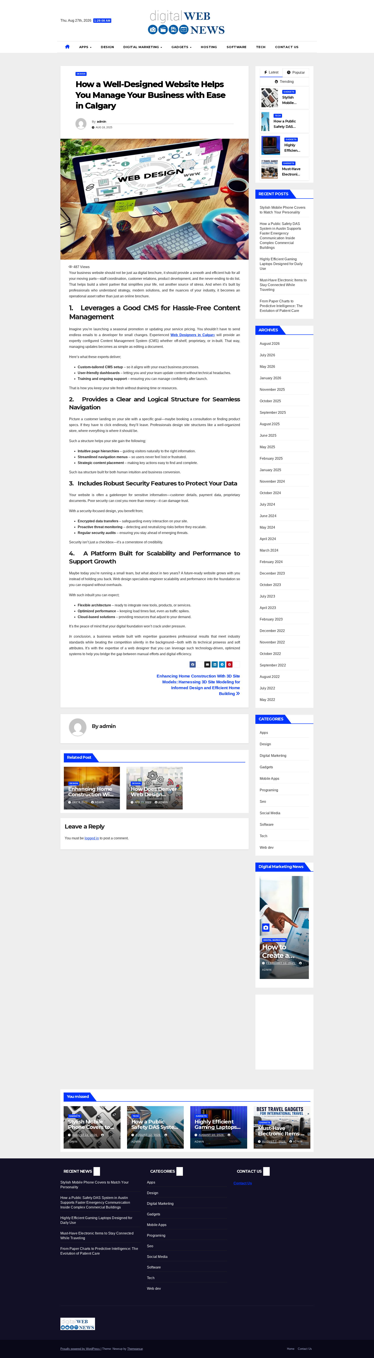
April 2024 (268, 539)
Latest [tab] (273, 72)
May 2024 (267, 527)
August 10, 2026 (212, 1135)
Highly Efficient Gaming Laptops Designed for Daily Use (281, 263)
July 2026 (267, 355)
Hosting (209, 47)
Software (237, 47)
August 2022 (270, 677)
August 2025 (270, 424)
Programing (269, 790)
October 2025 (270, 401)
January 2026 (270, 378)
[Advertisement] (296, 1029)
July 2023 (267, 596)
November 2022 (272, 642)
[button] (312, 47)
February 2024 (271, 562)
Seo (263, 801)
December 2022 (272, 631)
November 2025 (272, 389)
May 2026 (267, 366)
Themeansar (135, 1348)
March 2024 (269, 550)
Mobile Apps (269, 778)
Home (290, 1348)
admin (101, 122)
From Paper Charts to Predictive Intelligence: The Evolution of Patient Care (281, 306)
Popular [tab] (298, 72)
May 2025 (267, 447)
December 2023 (272, 573)
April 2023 (268, 608)
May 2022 (267, 700)
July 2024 (267, 504)
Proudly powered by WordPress (80, 1348)
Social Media (270, 813)
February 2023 (271, 619)
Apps (84, 47)
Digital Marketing (141, 47)
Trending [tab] (286, 81)
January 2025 (270, 470)
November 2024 (272, 481)
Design (107, 47)
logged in (92, 838)
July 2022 (267, 688)
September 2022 (273, 665)
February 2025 (271, 458)
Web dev (267, 847)
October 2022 (270, 654)
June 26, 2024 (277, 963)
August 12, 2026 (148, 1135)
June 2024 (268, 516)
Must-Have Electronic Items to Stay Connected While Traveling (283, 284)
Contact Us (287, 47)
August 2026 (270, 343)
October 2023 (270, 585)
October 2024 (270, 493)
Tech (261, 47)
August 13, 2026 (85, 1135)
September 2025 (273, 412)
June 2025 (268, 435)
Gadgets (180, 47)
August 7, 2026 (274, 1141)
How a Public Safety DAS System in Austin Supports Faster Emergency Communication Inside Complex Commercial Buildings (95, 1202)
